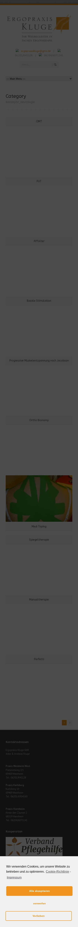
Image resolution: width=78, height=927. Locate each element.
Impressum (14, 877)
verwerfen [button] (39, 903)
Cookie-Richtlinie (57, 871)
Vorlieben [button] (39, 915)
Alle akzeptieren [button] (39, 890)
